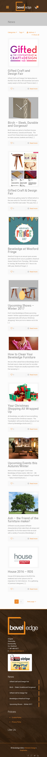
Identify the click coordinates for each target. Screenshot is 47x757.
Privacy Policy (16, 722)
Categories (11, 32)
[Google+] (31, 756)
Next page (30, 601)
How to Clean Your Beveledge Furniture (21, 356)
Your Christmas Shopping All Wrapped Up (23, 408)
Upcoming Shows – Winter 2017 (21, 307)
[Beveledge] (23, 5)
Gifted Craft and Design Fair (19, 72)
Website (27, 748)
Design (33, 748)
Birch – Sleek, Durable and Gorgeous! (23, 124)
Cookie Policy (16, 717)
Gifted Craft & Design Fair (22, 192)
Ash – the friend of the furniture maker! (23, 519)
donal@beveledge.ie (16, 651)
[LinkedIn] (38, 756)
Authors (31, 32)
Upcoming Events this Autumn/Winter (22, 464)
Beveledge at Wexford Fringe (23, 250)
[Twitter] (34, 756)
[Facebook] (28, 756)
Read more (33, 89)
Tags (21, 32)
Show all (36, 35)
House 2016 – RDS (20, 571)
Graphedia (23, 750)
